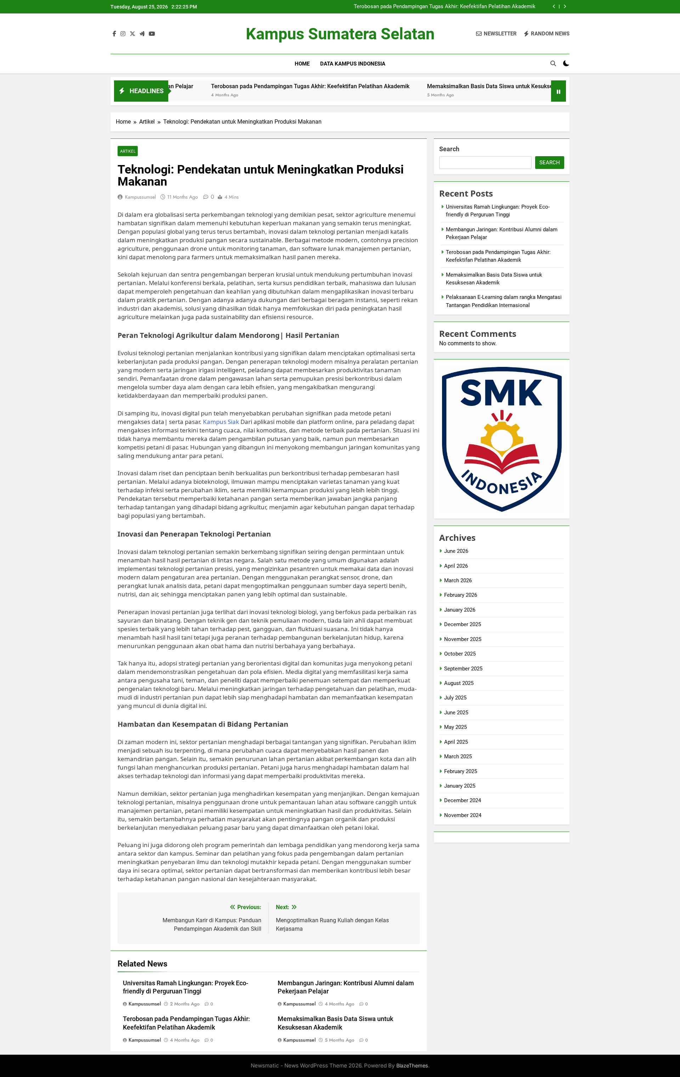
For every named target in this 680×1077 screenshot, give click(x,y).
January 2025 (459, 786)
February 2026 (460, 595)
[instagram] (123, 34)
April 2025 (456, 742)
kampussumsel (140, 196)
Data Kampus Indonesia (352, 64)
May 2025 (455, 727)
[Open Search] (553, 63)
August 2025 (459, 683)
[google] (142, 34)
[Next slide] (565, 7)
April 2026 (456, 566)
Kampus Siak (221, 422)
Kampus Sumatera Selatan (340, 33)
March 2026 (458, 580)
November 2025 (462, 639)
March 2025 (458, 756)
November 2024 (462, 815)
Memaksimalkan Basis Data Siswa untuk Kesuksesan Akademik (467, 86)
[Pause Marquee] (558, 91)
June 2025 (456, 712)
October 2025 (460, 654)
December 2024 (462, 800)
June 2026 (456, 551)
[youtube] (152, 34)
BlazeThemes (412, 1065)
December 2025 (462, 624)
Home (302, 64)
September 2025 (463, 668)
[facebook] (114, 34)
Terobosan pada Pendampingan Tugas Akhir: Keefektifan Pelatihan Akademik (445, 7)
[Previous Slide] (554, 7)
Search (449, 149)
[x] (132, 34)
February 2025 (460, 771)
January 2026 (459, 610)
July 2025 (455, 698)
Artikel (127, 151)
